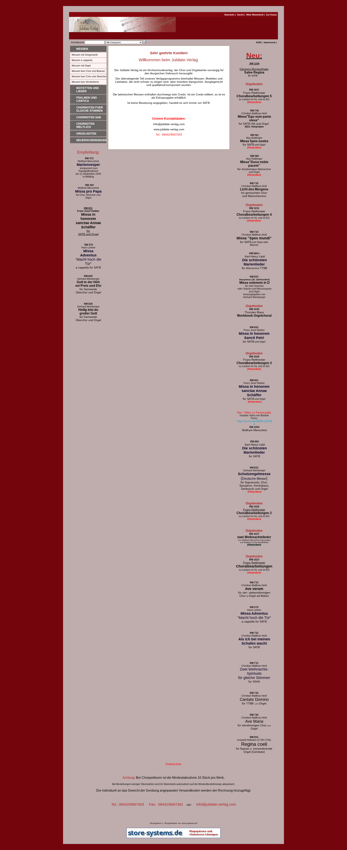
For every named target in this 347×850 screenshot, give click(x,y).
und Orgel (254, 341)
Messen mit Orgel (81, 65)
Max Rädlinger (254, 138)
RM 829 (88, 276)
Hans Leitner (88, 247)
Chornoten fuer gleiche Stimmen (89, 109)
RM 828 (88, 303)
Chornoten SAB (88, 117)
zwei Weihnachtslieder (254, 537)
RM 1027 (254, 534)
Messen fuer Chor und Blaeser (88, 71)
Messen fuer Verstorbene (85, 82)
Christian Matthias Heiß (254, 186)
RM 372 (88, 158)
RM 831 (254, 737)
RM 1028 (254, 506)
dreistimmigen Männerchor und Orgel (254, 170)
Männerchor (254, 268)
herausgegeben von (254, 294)
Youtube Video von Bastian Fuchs (254, 417)
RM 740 (254, 714)
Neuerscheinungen (91, 140)
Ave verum (254, 589)
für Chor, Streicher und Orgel (88, 196)
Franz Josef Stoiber (88, 211)
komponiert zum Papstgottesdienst (88, 169)
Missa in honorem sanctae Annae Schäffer (88, 220)
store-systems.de (189, 823)
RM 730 (254, 693)
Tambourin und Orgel (254, 488)
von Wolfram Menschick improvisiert (254, 540)
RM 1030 (254, 309)
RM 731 (254, 663)
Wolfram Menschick (88, 161)
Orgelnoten (86, 133)
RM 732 (254, 633)
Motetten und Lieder (87, 89)
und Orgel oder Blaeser (254, 243)
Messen (82, 48)
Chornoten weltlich (85, 125)
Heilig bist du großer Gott (88, 311)
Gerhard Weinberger (254, 297)
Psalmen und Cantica (86, 99)
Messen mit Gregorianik (85, 54)
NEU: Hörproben (254, 126)
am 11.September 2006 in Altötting (88, 175)
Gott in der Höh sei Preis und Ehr (88, 283)
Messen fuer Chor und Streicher (89, 76)
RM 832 (254, 467)
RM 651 (88, 208)
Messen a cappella (82, 60)
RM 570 (88, 244)
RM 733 (254, 582)
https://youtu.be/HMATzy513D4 (254, 423)
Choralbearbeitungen (254, 566)
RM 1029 (254, 356)
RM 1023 (254, 559)
